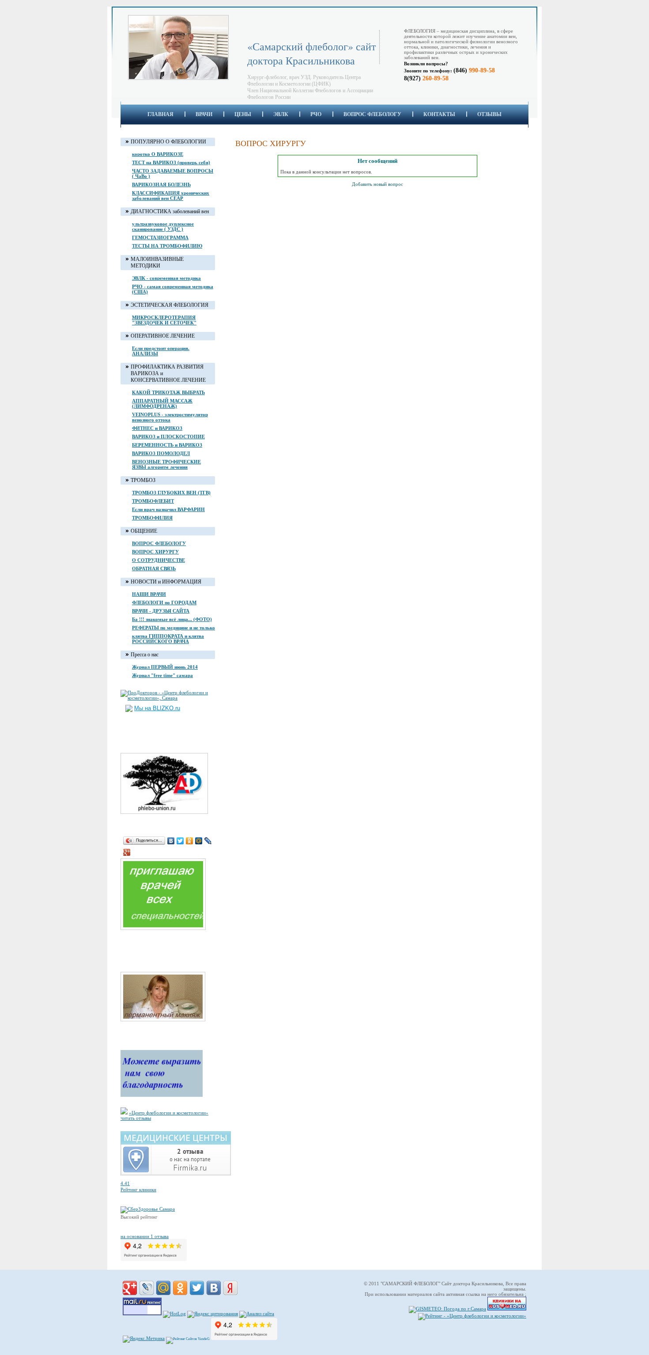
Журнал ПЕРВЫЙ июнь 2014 (165, 667)
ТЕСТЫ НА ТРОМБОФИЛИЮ (167, 245)
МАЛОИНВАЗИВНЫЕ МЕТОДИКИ (157, 262)
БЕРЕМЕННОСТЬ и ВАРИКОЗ (167, 445)
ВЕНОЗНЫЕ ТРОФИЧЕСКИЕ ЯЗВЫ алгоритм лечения (166, 464)
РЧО (315, 114)
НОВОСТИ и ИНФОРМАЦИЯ (166, 582)
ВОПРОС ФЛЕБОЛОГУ (372, 114)
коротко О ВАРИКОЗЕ (157, 154)
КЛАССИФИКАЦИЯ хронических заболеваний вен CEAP (170, 195)
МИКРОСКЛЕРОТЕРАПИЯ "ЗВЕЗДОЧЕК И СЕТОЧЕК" (164, 320)
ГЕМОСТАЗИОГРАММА (160, 237)
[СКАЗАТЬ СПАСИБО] (162, 1095)
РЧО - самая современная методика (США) (172, 289)
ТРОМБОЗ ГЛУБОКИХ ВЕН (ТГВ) (171, 492)
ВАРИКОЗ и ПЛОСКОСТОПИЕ (168, 436)
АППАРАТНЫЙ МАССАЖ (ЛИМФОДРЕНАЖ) (162, 403)
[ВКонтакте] (171, 841)
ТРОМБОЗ (143, 480)
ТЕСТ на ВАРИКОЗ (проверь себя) (171, 162)
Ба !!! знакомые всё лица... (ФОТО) (172, 619)
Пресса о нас (144, 654)
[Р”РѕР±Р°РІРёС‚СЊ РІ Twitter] (197, 1288)
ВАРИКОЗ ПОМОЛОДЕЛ (161, 453)
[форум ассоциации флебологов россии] (169, 814)
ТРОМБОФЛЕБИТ (153, 501)
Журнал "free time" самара (162, 675)
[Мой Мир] (199, 841)
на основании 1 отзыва (145, 1236)
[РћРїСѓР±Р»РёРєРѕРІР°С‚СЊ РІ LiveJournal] (147, 1288)
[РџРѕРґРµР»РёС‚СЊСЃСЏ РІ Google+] (130, 1288)
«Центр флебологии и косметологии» (168, 1112)
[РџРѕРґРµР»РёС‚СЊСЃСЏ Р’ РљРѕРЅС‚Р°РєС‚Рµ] (214, 1288)
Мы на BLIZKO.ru (157, 708)
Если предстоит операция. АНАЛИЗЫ (160, 351)
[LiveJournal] (208, 841)
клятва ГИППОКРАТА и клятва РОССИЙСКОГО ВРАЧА (168, 638)
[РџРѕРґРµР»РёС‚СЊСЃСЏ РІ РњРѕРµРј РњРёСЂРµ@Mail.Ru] (163, 1288)
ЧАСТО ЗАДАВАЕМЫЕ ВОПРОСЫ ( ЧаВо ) (172, 173)
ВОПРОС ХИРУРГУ (155, 551)
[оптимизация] (256, 1313)
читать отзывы (136, 1118)
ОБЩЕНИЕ (144, 531)
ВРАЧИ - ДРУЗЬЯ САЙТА (160, 611)
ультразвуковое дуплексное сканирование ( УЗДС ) (163, 226)
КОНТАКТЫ (439, 114)
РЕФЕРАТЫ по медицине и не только (173, 627)
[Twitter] (180, 841)
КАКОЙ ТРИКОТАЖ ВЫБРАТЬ (168, 392)
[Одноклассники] (189, 841)
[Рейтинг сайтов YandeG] (188, 1339)
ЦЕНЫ (242, 114)
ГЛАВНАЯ (160, 114)
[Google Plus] (127, 852)
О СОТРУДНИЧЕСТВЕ (158, 560)
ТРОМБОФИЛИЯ (152, 517)
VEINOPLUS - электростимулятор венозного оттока (170, 417)
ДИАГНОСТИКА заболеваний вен (170, 211)
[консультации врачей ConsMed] (168, 930)
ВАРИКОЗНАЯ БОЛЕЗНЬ (161, 184)
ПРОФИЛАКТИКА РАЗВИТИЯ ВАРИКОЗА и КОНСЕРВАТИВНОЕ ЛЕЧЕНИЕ (168, 373)
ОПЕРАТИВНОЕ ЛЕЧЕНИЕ (163, 336)
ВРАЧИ (204, 114)
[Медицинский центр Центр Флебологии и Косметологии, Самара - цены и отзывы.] (176, 1173)
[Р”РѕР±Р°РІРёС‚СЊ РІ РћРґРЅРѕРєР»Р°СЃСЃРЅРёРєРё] (180, 1288)
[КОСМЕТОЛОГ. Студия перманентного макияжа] (167, 1021)
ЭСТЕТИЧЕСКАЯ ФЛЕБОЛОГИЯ (169, 305)
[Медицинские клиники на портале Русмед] (506, 1308)
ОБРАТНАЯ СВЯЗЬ (154, 568)
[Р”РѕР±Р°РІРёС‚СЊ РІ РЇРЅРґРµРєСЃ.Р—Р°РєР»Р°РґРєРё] (230, 1288)
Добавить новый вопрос (377, 184)
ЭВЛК (280, 114)
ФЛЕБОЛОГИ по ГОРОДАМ (164, 602)
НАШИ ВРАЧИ (149, 594)
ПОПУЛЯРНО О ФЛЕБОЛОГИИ (168, 142)
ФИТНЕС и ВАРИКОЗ (157, 428)
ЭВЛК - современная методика (166, 278)
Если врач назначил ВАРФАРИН (168, 509)
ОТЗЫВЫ (489, 114)
